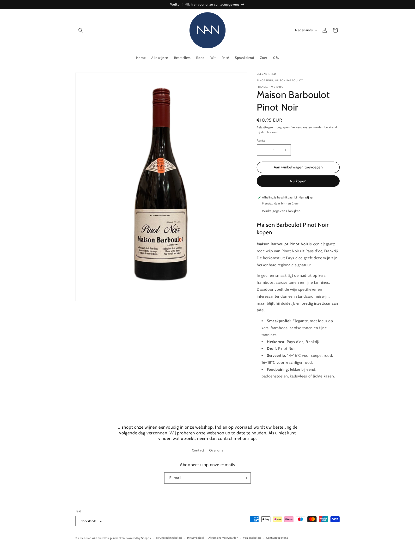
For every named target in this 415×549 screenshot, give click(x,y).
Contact (198, 450)
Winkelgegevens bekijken (281, 211)
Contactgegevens (277, 537)
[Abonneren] (245, 478)
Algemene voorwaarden (223, 537)
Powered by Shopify (138, 538)
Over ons (216, 450)
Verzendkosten (302, 127)
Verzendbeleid (252, 537)
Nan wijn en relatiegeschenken (105, 538)
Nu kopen (298, 181)
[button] (80, 30)
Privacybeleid (195, 537)
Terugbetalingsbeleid (169, 537)
